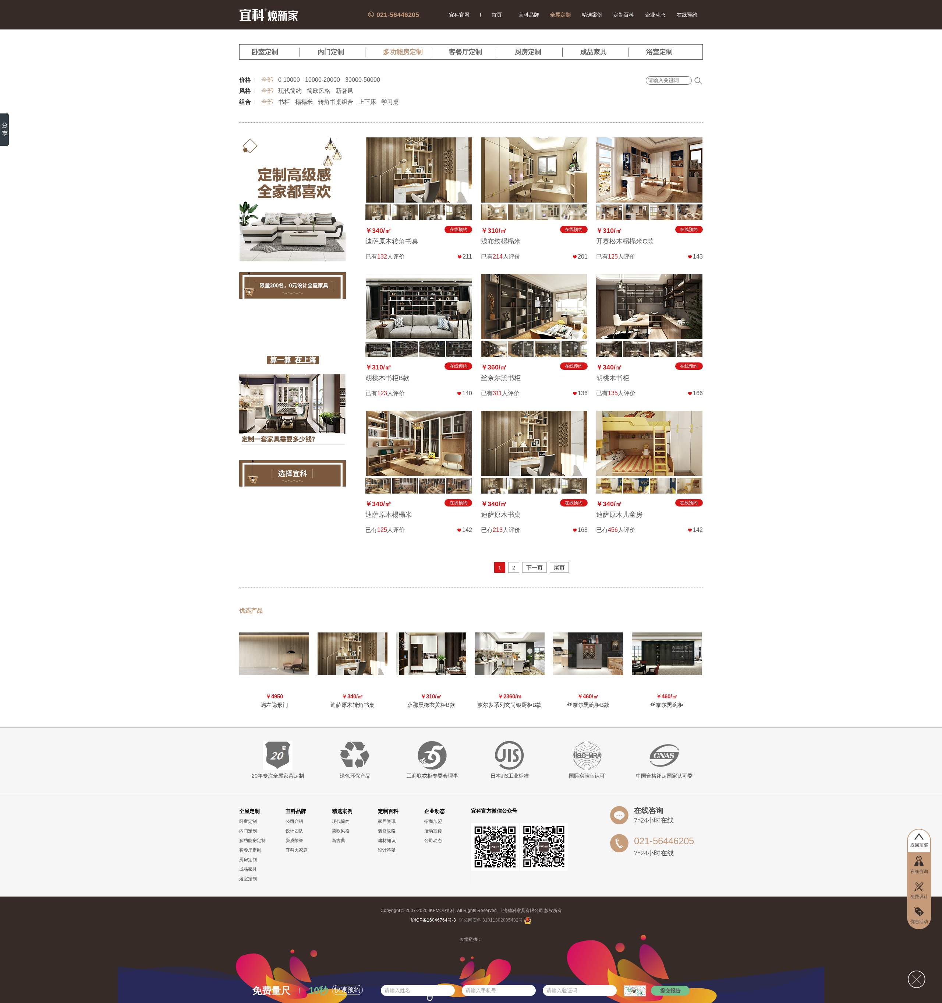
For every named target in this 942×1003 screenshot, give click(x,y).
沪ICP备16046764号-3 (433, 920)
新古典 (338, 840)
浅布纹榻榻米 (501, 241)
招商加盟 (433, 821)
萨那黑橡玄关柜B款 (431, 705)
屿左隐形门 (274, 705)
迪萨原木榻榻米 (388, 514)
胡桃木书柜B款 (387, 378)
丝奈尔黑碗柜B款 (588, 705)
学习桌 (390, 102)
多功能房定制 (403, 52)
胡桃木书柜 (612, 378)
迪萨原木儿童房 (619, 514)
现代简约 (290, 91)
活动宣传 (433, 831)
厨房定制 (528, 52)
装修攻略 (387, 831)
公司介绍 (294, 821)
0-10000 (289, 80)
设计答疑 (387, 850)
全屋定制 (560, 15)
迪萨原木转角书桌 (391, 241)
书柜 (284, 102)
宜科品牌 (528, 15)
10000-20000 (322, 80)
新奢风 (344, 91)
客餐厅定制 (465, 52)
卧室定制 (265, 52)
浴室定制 (659, 52)
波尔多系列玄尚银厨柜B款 (509, 705)
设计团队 (294, 831)
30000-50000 (362, 80)
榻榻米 (304, 102)
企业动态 (655, 15)
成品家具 (593, 52)
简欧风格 (318, 91)
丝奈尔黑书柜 (501, 378)
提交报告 (670, 990)
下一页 (534, 567)
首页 (497, 15)
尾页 (559, 567)
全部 (267, 80)
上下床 (367, 102)
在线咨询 (648, 810)
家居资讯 (387, 821)
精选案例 (592, 15)
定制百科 (623, 15)
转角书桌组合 (335, 102)
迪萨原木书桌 (501, 514)
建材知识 (387, 840)
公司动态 (433, 840)
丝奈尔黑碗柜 (666, 705)
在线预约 (687, 15)
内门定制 (331, 52)
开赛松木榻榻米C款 (625, 241)
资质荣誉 (294, 840)
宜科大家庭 (297, 850)
